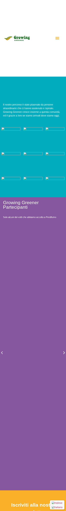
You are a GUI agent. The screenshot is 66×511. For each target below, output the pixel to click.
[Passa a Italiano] (57, 507)
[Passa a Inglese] (57, 503)
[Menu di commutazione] (57, 38)
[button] (2, 353)
